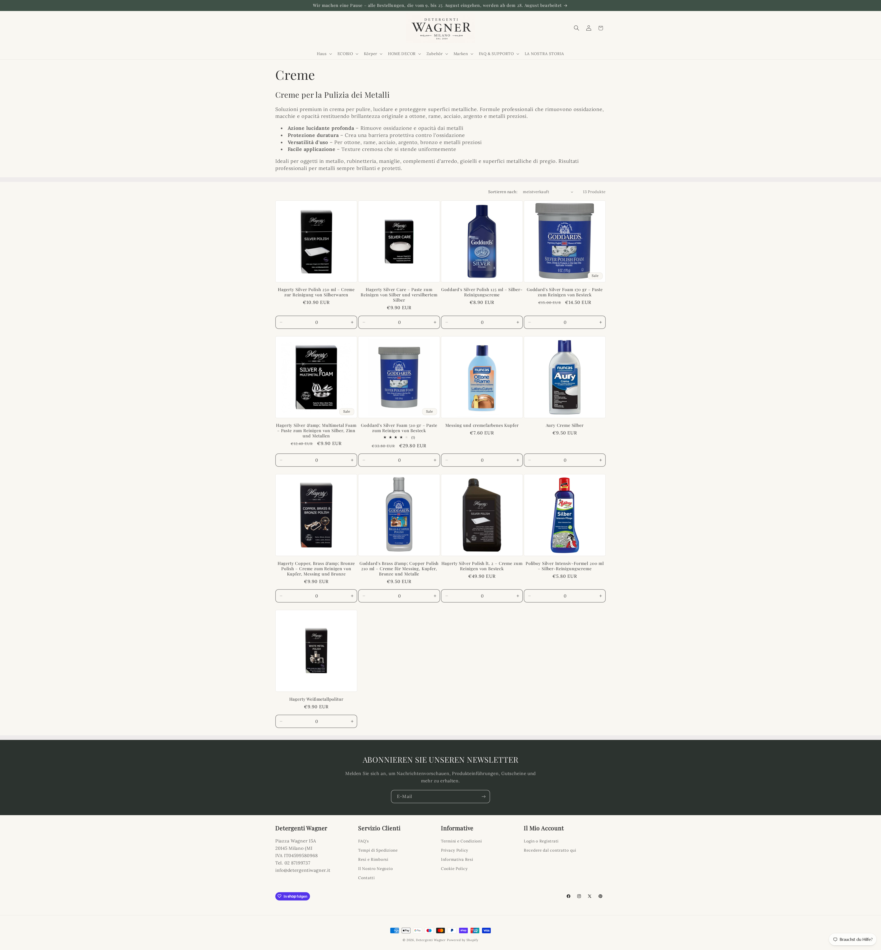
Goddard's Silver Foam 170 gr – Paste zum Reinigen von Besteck (565, 292)
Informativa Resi (457, 859)
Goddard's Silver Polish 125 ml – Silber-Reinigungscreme (482, 292)
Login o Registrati (541, 841)
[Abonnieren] (483, 796)
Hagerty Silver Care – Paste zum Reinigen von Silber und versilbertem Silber (399, 295)
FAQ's (363, 841)
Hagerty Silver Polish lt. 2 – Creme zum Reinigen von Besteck (482, 566)
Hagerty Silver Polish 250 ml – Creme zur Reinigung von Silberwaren (316, 292)
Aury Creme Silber (564, 425)
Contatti (366, 877)
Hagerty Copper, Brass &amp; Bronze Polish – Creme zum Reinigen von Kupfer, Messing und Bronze (316, 569)
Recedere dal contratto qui (550, 850)
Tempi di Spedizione (378, 850)
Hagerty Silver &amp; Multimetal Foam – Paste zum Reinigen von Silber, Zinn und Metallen (316, 431)
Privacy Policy (454, 850)
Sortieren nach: (502, 191)
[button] (324, 53)
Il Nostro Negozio (375, 868)
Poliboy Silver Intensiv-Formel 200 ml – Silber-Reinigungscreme (565, 566)
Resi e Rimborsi (373, 859)
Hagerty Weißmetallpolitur (316, 699)
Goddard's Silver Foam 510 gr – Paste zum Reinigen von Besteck (399, 428)
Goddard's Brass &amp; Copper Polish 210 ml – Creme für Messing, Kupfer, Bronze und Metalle (399, 569)
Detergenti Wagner (431, 940)
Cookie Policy (454, 868)
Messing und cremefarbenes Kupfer (482, 425)
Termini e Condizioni (461, 841)
